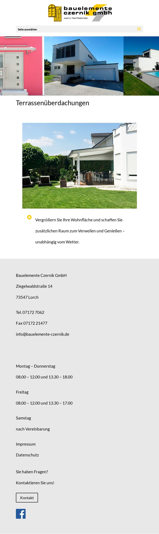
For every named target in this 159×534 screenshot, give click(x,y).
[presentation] (4, 65)
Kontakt (27, 497)
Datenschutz (27, 454)
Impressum (25, 444)
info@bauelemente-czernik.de (42, 334)
